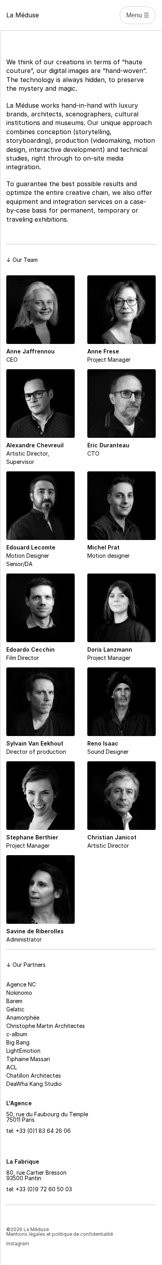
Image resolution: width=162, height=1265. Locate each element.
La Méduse (22, 15)
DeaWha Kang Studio (34, 1083)
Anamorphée (22, 1017)
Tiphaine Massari (28, 1059)
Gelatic (15, 1009)
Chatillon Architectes (33, 1075)
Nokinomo (19, 992)
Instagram (17, 1243)
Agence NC (21, 984)
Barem (14, 1001)
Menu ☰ (137, 15)
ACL (11, 1067)
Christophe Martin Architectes (45, 1025)
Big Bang (17, 1042)
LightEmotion (23, 1050)
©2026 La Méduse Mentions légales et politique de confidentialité (59, 1231)
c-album (16, 1034)
